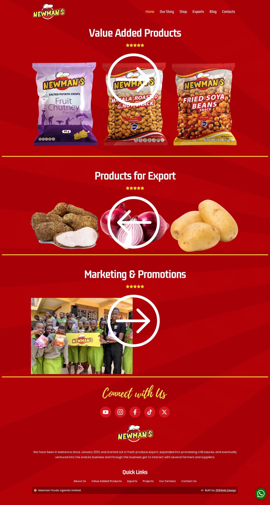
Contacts (228, 11)
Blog (213, 11)
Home (149, 11)
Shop (183, 11)
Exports (198, 11)
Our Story (167, 11)
